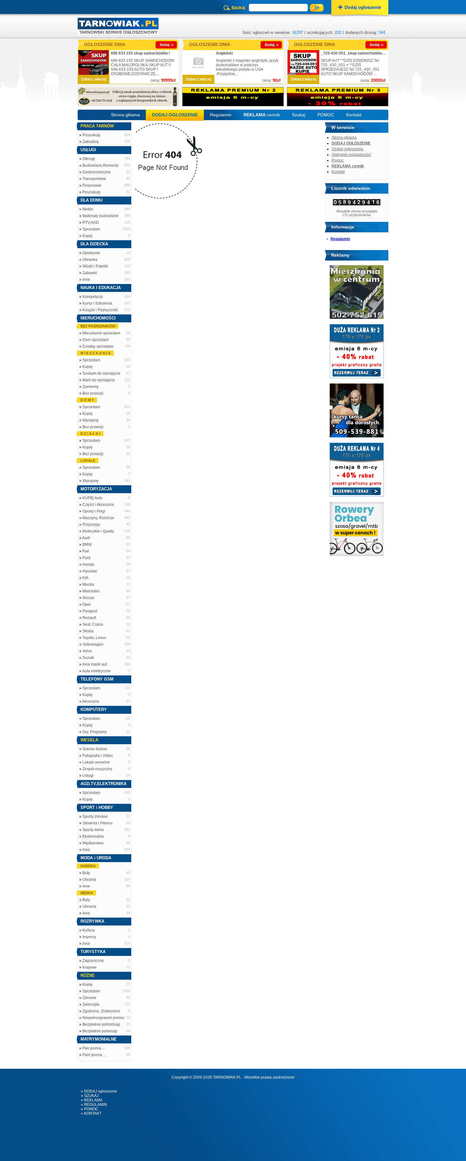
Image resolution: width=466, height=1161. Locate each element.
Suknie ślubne (94, 749)
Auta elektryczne (96, 671)
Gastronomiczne (96, 172)
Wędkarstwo (93, 843)
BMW (87, 544)
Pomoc (338, 160)
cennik (261, 114)
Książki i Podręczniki (100, 310)
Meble (87, 209)
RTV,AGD (90, 222)
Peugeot (89, 611)
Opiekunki (91, 253)
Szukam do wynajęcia (101, 373)
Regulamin (220, 114)
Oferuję (88, 159)
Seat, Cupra (92, 624)
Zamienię (90, 386)
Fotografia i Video (97, 755)
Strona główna (125, 114)
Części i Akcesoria (98, 504)
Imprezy (89, 937)
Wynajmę (90, 420)
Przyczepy (91, 524)
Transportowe (94, 179)
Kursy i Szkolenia (97, 303)
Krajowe (89, 967)
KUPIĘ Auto (92, 498)
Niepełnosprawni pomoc (103, 1018)
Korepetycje (92, 296)
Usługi (88, 775)
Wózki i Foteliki (95, 266)
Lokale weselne (96, 762)
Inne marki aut (94, 664)
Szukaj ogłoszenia (347, 149)
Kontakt (353, 114)
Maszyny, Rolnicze (98, 518)
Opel (86, 604)
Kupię (87, 236)
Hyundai (89, 571)
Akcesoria (90, 701)
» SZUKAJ (90, 1095)
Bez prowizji (92, 393)
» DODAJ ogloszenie (99, 1091)
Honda (88, 564)
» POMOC (89, 1109)
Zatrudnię (90, 141)
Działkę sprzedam (97, 346)
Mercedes (91, 591)
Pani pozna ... (94, 1055)
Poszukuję (91, 135)
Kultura (88, 930)
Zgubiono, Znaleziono (101, 1011)
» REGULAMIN (94, 1104)
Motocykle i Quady (98, 531)
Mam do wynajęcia (98, 380)
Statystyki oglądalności (351, 154)
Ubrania (89, 879)
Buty (86, 873)
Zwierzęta (90, 1004)
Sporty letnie (93, 830)
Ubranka (89, 259)
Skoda (88, 631)
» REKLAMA (91, 1100)
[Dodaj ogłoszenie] (359, 8)
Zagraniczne (93, 960)
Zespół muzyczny (97, 769)
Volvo (87, 651)
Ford (86, 558)
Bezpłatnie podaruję (99, 1031)
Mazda (88, 584)
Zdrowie (89, 998)
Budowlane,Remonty (100, 165)
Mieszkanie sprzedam (101, 333)
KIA (85, 578)
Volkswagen (92, 644)
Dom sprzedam (95, 340)
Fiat (85, 551)
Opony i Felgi (93, 511)
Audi (86, 538)
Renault (89, 618)
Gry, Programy (94, 732)
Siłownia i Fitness (97, 823)
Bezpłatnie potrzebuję (101, 1024)
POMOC (325, 114)
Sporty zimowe (95, 816)
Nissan (88, 598)
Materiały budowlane (100, 216)
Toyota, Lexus (94, 637)
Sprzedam (91, 229)
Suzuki (88, 657)
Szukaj (298, 114)
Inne (86, 279)
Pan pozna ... (93, 1048)
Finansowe (91, 185)
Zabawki (89, 273)
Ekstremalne (93, 836)
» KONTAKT (91, 1113)
